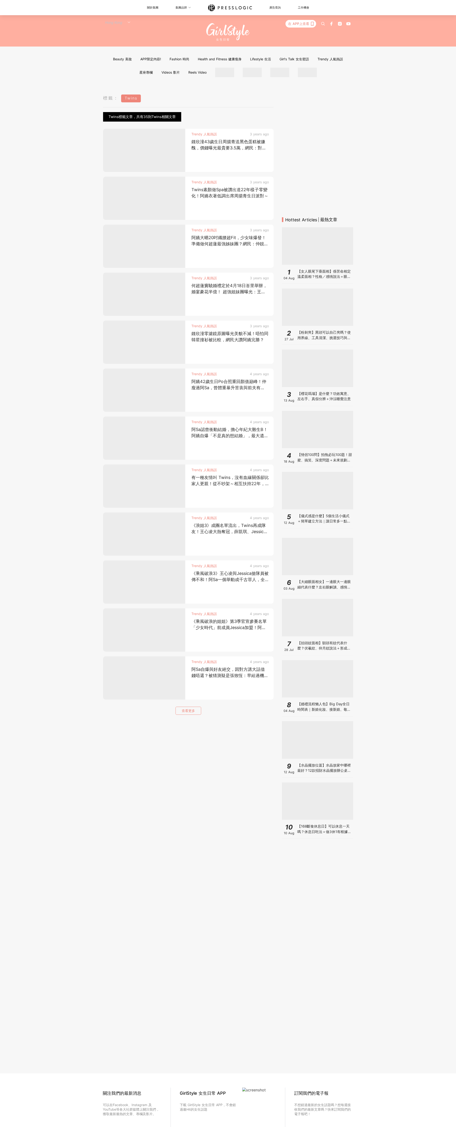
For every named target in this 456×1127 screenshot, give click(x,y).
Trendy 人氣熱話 (330, 59)
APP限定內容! (150, 59)
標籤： (111, 97)
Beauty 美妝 (122, 59)
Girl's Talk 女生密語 (294, 59)
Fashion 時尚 (179, 59)
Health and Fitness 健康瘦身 (220, 59)
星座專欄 (146, 72)
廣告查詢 (275, 7)
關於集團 (152, 7)
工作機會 (303, 7)
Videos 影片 (171, 72)
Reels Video (197, 72)
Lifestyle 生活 (260, 59)
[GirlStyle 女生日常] (228, 32)
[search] (323, 24)
